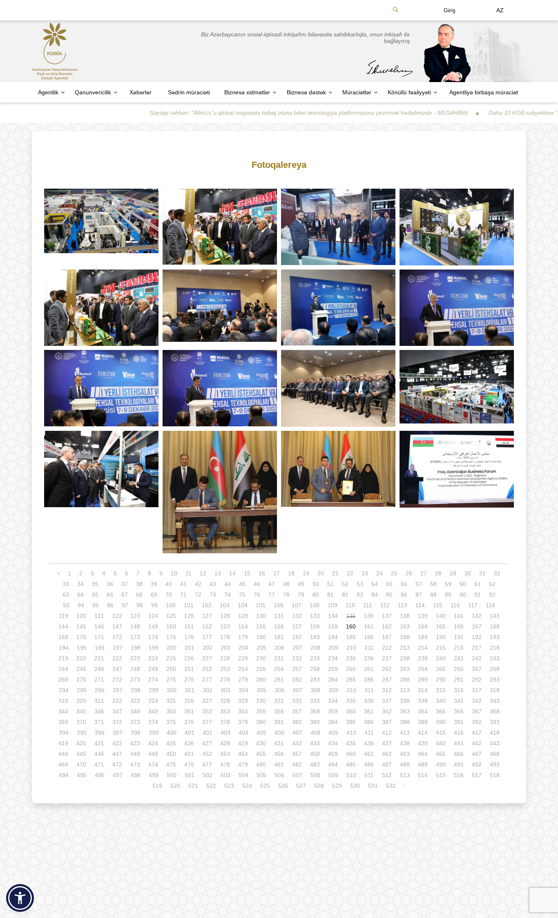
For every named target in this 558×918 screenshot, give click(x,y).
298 (136, 690)
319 (63, 700)
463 (405, 754)
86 (404, 594)
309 (333, 690)
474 (153, 764)
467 (477, 754)
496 (100, 775)
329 (243, 700)
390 (441, 722)
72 (198, 594)
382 (297, 722)
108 (314, 605)
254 (243, 669)
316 (459, 690)
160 (351, 626)
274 (153, 679)
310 (351, 690)
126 (189, 616)
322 (117, 700)
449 (153, 754)
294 (64, 690)
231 (279, 658)
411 (369, 732)
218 (495, 647)
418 (495, 732)
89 (448, 594)
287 (387, 679)
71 (183, 594)
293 (495, 679)
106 (278, 605)
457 (297, 754)
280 (261, 679)
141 (459, 616)
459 (333, 754)
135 (351, 616)
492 (477, 764)
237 (387, 658)
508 (315, 775)
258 (315, 669)
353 (225, 711)
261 (369, 669)
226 (189, 658)
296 (100, 690)
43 (213, 584)
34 (80, 584)
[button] (20, 898)
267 (477, 669)
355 (261, 711)
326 (189, 700)
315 (441, 690)
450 (171, 754)
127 (207, 616)
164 (423, 626)
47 (271, 584)
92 (492, 594)
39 (154, 584)
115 (437, 605)
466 (459, 754)
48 (286, 584)
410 (351, 732)
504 (243, 775)
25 (394, 573)
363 (405, 711)
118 (490, 605)
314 (423, 690)
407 (297, 732)
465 (441, 754)
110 (350, 605)
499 (153, 775)
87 (418, 594)
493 (495, 764)
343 (495, 700)
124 (153, 616)
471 (99, 764)
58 (433, 584)
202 (207, 647)
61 (477, 584)
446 (99, 754)
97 (125, 605)
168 (495, 626)
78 (286, 594)
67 (124, 594)
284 (333, 679)
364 (423, 711)
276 (189, 679)
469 (63, 764)
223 (135, 658)
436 (369, 743)
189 (423, 637)
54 (374, 584)
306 (279, 690)
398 (136, 732)
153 (225, 626)
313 (405, 690)
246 (99, 669)
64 (80, 594)
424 (153, 743)
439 (423, 743)
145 (81, 626)
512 (387, 775)
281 (279, 679)
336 (369, 700)
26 (409, 573)
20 (320, 573)
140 (441, 616)
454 (243, 754)
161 (369, 626)
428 (225, 743)
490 (441, 764)
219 (63, 658)
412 (387, 732)
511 (369, 775)
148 (135, 626)
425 (171, 743)
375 (171, 722)
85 (389, 594)
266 (459, 669)
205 (261, 647)
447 (117, 754)
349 (153, 711)
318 (495, 690)
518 (495, 775)
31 (482, 573)
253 (225, 669)
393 (495, 722)
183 (315, 637)
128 (225, 616)
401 (189, 732)
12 (203, 573)
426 (189, 743)
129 (243, 616)
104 (243, 605)
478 (225, 764)
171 (99, 637)
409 (333, 732)
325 (171, 700)
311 (369, 690)
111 (367, 605)
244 (63, 669)
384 (333, 722)
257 (297, 669)
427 (207, 743)
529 (337, 785)
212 (387, 647)
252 (207, 669)
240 (441, 658)
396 (100, 732)
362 (387, 711)
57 (418, 584)
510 (351, 775)
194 (64, 647)
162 (387, 626)
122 (117, 616)
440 (441, 743)
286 (369, 679)
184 (333, 637)
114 (420, 605)
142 (477, 616)
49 (301, 584)
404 (243, 732)
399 (153, 732)
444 (63, 754)
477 (207, 764)
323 (135, 700)
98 (139, 605)
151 (189, 626)
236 (369, 658)
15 (247, 573)
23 (365, 573)
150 (171, 626)
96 (110, 605)
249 (153, 669)
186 (369, 637)
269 (63, 679)
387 (387, 722)
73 (213, 594)
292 (477, 679)
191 (459, 637)
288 (405, 679)
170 (81, 637)
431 (279, 743)
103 (225, 605)
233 (315, 658)
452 (207, 754)
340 (441, 700)
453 (225, 754)
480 (261, 764)
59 (448, 584)
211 (369, 647)
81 (330, 594)
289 (423, 679)
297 (118, 690)
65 (95, 594)
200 (171, 647)
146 (99, 626)
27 (423, 573)
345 (81, 711)
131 (279, 616)
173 (135, 637)
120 (81, 616)
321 (99, 700)
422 (117, 743)
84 (374, 594)
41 (183, 584)
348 (135, 711)
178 (225, 637)
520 (175, 785)
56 (404, 584)
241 (459, 658)
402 (207, 732)
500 (171, 775)
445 (81, 754)
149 (153, 626)
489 (423, 764)
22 (350, 573)
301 (189, 690)
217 (477, 647)
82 (345, 594)
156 (279, 626)
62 (492, 584)
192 (477, 637)
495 (82, 775)
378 (225, 722)
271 (99, 679)
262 (387, 669)
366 (459, 711)
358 (315, 711)
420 (81, 743)
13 (217, 573)
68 (139, 594)
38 (139, 584)
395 (82, 732)
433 (315, 743)
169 (63, 637)
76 (257, 594)
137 (387, 616)
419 (63, 743)
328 (225, 700)
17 (276, 573)
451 (189, 754)
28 (438, 573)
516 (459, 775)
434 (333, 743)
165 (441, 626)
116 (455, 605)
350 (171, 711)
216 (459, 647)
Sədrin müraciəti (189, 92)
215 (441, 647)
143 (495, 616)
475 (171, 764)
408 (315, 732)
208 (315, 647)
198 (136, 647)
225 (171, 658)
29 (453, 573)
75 (242, 594)
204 (243, 647)
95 (95, 605)
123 (135, 616)
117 (473, 605)
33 (65, 584)
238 (405, 658)
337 (387, 700)
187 (387, 637)
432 (297, 743)
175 (171, 637)
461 (369, 754)
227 (207, 658)
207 (297, 647)
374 (153, 722)
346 (99, 711)
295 (82, 690)
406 (279, 732)
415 (441, 732)
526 (283, 785)
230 (261, 658)
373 (135, 722)
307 (297, 690)
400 (171, 732)
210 (351, 647)
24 (379, 573)
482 (297, 764)
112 (385, 605)
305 (261, 690)
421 (99, 743)
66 (110, 594)
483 (315, 764)
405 (261, 732)
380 (261, 722)
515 (441, 775)
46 (257, 584)
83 (360, 594)
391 (459, 722)
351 (189, 711)
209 (333, 647)
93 (66, 605)
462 (387, 754)
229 (243, 658)
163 (405, 626)
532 (391, 785)
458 (315, 754)
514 (423, 775)
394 (64, 732)
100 (171, 605)
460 (351, 754)
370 (81, 722)
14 (232, 573)
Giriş (449, 10)
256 (279, 669)
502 (207, 775)
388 (405, 722)
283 (315, 679)
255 (261, 669)
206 (279, 647)
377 (207, 722)
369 (63, 722)
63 (65, 594)
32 (497, 573)
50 (315, 584)
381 (279, 722)
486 (369, 764)
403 (225, 732)
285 (351, 679)
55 (389, 584)
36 (110, 584)
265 (441, 669)
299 (153, 690)
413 (405, 732)
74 (227, 594)
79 (301, 594)
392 (477, 722)
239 (423, 658)
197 (118, 647)
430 (261, 743)
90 (463, 594)
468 (495, 754)
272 (117, 679)
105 (261, 605)
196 (100, 647)
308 (315, 690)
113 (402, 605)
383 (315, 722)
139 (423, 616)
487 (387, 764)
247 (117, 669)
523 (229, 785)
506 (279, 775)
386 (369, 722)
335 (351, 700)
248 (135, 669)
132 (297, 616)
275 (171, 679)
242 (477, 658)
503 (225, 775)
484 (333, 764)
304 (243, 690)
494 (64, 775)
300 (171, 690)
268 (495, 669)
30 (467, 573)
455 (261, 754)
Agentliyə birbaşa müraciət (483, 92)
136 (369, 616)
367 (477, 711)
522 (211, 785)
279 (243, 679)
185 (351, 637)
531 (373, 785)
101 (189, 605)
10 (174, 573)
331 (279, 700)
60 (463, 584)
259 (333, 669)
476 (189, 764)
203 (225, 647)
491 (459, 764)
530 (355, 785)
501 (189, 775)
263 (405, 669)
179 (243, 637)
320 (81, 700)
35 (95, 584)
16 (262, 573)
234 (333, 658)
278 (225, 679)
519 (157, 785)
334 (333, 700)
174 (153, 637)
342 (477, 700)
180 (261, 637)
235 (351, 658)
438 (405, 743)
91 (477, 594)
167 (477, 626)
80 (315, 594)
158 (315, 626)
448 (135, 754)
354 (243, 711)
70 (168, 594)
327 (207, 700)
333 (315, 700)
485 (351, 764)
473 (135, 764)
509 (333, 775)
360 (351, 711)
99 (154, 605)
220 (81, 658)
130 (261, 616)
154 (243, 626)
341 (459, 700)
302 (207, 690)
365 (441, 711)
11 (188, 573)
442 (477, 743)
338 (405, 700)
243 (495, 658)
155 (261, 626)
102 (207, 605)
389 (423, 722)
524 (247, 785)
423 (135, 743)
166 (459, 626)
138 (405, 616)
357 (297, 711)
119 (63, 616)
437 (387, 743)
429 (243, 743)
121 (99, 616)
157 (297, 626)
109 (332, 605)
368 (495, 711)
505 (261, 775)
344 (63, 711)
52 (345, 584)
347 (117, 711)
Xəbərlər (140, 92)
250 (171, 669)
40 (168, 584)
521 (193, 785)
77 (271, 594)
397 (118, 732)
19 (306, 573)
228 (225, 658)
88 (433, 594)
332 (297, 700)
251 (189, 669)
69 (154, 594)
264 (423, 669)
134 (333, 616)
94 (81, 605)
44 (227, 584)
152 (207, 626)
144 (63, 626)
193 (495, 637)
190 (441, 637)
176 (189, 637)
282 (297, 679)
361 (369, 711)
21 (335, 573)
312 (387, 690)
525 (265, 785)
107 (296, 605)
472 (117, 764)
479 (243, 764)
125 (171, 616)
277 (207, 679)
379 (243, 722)
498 (136, 775)
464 (423, 754)
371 (99, 722)
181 (279, 637)
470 (81, 764)
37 (124, 584)
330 (261, 700)
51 (330, 584)
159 (333, 626)
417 (477, 732)
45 (242, 584)
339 (423, 700)
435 (351, 743)
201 (189, 647)
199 (153, 647)
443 (495, 743)
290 (441, 679)
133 (315, 616)
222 (117, 658)
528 (319, 785)
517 (477, 775)
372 (117, 722)
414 (423, 732)
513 (405, 775)
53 (360, 584)
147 (117, 626)
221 (99, 658)
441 (459, 743)
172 (117, 637)
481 (279, 764)
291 (459, 679)
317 (477, 690)
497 (118, 775)
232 (297, 658)
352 (207, 711)
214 (423, 647)
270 (81, 679)
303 (225, 690)
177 (207, 637)
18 (291, 573)
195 (82, 647)
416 (459, 732)
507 (297, 775)
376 (189, 722)
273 (135, 679)
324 (153, 700)
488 (405, 764)
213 (405, 647)
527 (301, 785)
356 (279, 711)
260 (351, 669)
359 (333, 711)
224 (153, 658)
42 (198, 584)
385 (351, 722)
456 (279, 754)
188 (405, 637)
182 (297, 637)
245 (81, 669)
